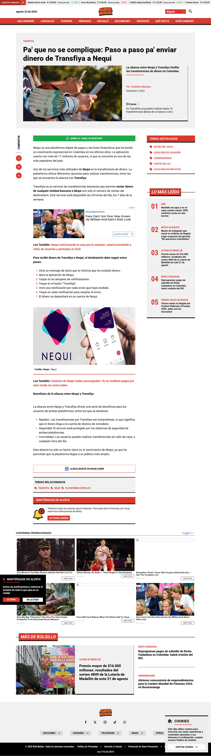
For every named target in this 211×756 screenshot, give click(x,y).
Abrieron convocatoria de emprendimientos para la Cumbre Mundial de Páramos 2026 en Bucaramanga (165, 684)
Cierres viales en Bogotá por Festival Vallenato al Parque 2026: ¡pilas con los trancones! (175, 307)
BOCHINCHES (122, 21)
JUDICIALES (47, 21)
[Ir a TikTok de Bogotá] (115, 722)
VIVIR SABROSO (184, 21)
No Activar (33, 599)
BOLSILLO (103, 21)
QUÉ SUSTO (162, 21)
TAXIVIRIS (66, 21)
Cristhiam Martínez (141, 86)
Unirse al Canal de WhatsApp (86, 138)
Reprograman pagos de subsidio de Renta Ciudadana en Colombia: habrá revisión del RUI (173, 284)
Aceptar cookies (184, 747)
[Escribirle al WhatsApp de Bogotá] (124, 722)
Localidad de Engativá (167, 169)
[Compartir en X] (19, 167)
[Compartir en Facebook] (19, 158)
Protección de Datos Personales (143, 747)
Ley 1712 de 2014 (105, 752)
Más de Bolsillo (38, 636)
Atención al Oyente (113, 747)
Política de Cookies (186, 740)
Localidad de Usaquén (167, 152)
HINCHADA (85, 21)
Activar (11, 599)
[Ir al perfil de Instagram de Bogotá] (105, 722)
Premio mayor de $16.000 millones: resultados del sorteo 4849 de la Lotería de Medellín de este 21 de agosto (175, 260)
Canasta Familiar (10, 2)
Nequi (57, 488)
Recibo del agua (163, 146)
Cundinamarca (163, 158)
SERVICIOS (143, 21)
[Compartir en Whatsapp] (19, 175)
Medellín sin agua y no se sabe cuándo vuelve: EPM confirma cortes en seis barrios (174, 211)
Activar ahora (58, 518)
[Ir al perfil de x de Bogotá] (95, 722)
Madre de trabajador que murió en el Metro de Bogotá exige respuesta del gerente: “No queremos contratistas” (176, 235)
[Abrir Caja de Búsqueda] (190, 11)
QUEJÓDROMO (25, 21)
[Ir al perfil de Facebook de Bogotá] (85, 722)
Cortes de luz (162, 163)
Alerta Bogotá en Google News (87, 468)
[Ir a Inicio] (105, 11)
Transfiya (43, 488)
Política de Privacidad (88, 747)
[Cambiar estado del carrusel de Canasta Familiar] (23, 2)
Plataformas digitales (77, 488)
